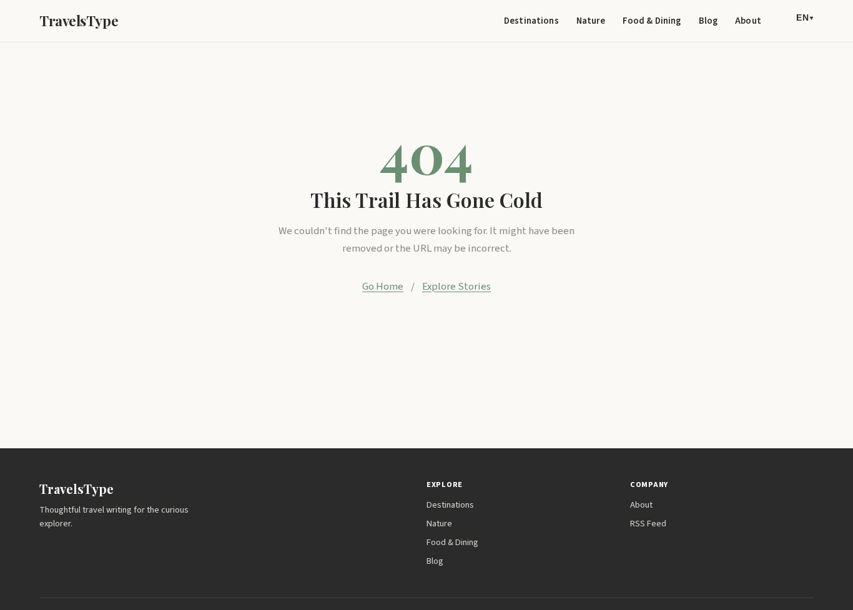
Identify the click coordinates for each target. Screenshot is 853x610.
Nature (590, 20)
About (748, 20)
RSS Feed (648, 523)
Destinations (531, 20)
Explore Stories (456, 286)
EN (805, 17)
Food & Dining (652, 20)
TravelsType (78, 20)
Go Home (382, 286)
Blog (708, 20)
